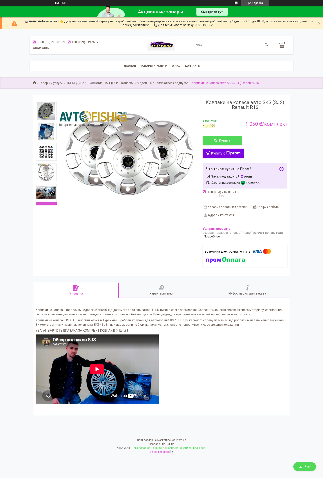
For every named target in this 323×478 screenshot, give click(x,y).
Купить (224, 140)
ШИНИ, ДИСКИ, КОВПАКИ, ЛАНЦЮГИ (92, 83)
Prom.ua (181, 440)
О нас (176, 65)
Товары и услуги (153, 65)
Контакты (193, 65)
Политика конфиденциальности (186, 447)
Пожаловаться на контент (148, 447)
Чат (308, 466)
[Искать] (266, 45)
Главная (129, 65)
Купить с (218, 153)
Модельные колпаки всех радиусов (163, 83)
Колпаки (127, 83)
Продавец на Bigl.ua (161, 444)
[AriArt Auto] (161, 44)
